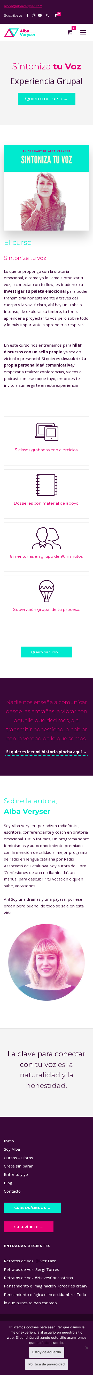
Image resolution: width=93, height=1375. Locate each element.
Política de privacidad (46, 1364)
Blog (8, 1182)
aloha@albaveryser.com (23, 6)
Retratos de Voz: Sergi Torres (31, 1269)
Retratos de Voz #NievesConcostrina (38, 1277)
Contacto (12, 1191)
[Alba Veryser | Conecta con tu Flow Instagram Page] (33, 15)
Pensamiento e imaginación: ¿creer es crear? (46, 1285)
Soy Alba (12, 1149)
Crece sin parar (18, 1166)
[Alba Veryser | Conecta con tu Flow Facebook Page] (27, 15)
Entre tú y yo (16, 1174)
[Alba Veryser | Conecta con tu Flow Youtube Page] (40, 15)
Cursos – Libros (18, 1157)
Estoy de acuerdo (46, 1352)
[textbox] (46, 450)
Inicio (9, 1140)
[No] (86, 1347)
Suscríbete (13, 15)
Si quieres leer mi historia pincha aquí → (46, 751)
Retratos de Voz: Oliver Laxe (30, 1260)
